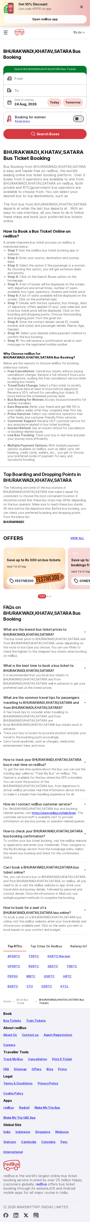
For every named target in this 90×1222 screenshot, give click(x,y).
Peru (63, 1142)
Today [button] (54, 102)
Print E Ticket (62, 1059)
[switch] (78, 118)
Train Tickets (36, 1020)
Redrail (24, 1107)
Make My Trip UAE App (19, 1117)
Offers (36, 1069)
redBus (8, 1107)
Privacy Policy (48, 1083)
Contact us (30, 1035)
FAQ (6, 1069)
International (13, 1152)
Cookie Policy (13, 1093)
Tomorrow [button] (73, 102)
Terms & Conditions (18, 1083)
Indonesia (22, 1132)
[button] (82, 7)
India (6, 1132)
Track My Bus (13, 1059)
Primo (62, 1069)
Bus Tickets (12, 1020)
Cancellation (37, 1059)
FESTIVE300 (24, 581)
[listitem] (11, 553)
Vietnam (9, 1142)
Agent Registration (58, 1035)
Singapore (42, 1132)
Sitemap (20, 1069)
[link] (34, 568)
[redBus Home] (19, 32)
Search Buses (48, 134)
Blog (49, 1069)
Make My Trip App (47, 1107)
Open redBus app (45, 19)
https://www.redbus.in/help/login (54, 813)
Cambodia (28, 1142)
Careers (9, 1045)
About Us (10, 1035)
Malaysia (62, 1132)
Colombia (48, 1142)
